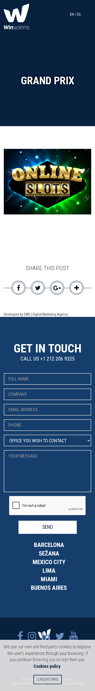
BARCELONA (49, 544)
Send (47, 527)
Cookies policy (47, 666)
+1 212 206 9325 (57, 359)
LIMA (49, 570)
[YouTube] (73, 636)
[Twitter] (59, 636)
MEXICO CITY (49, 562)
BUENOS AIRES (49, 587)
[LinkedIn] (46, 636)
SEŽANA (49, 553)
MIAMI (49, 579)
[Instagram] (32, 636)
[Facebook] (20, 636)
